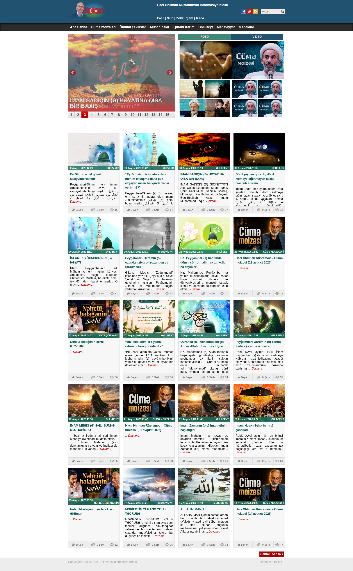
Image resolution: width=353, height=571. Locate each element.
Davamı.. (76, 201)
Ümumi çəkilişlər (133, 27)
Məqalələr (246, 27)
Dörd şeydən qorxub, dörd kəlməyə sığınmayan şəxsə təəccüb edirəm (255, 179)
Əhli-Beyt (205, 27)
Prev (73, 73)
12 (146, 115)
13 (153, 115)
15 (167, 115)
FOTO (205, 36)
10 (133, 115)
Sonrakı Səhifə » (271, 554)
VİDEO (257, 36)
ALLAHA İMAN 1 (192, 509)
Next (170, 73)
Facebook (264, 561)
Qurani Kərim (183, 27)
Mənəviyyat (226, 27)
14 (160, 115)
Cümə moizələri (103, 27)
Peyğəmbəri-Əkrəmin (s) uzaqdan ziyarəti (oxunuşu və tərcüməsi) (146, 262)
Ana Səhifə (78, 27)
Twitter (278, 561)
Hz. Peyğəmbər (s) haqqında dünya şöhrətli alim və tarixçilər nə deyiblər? (203, 262)
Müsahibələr (159, 27)
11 (139, 115)
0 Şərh (100, 209)
